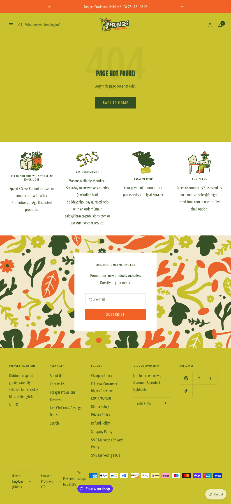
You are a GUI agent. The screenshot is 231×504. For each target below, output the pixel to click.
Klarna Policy (100, 406)
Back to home (115, 102)
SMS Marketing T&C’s (105, 455)
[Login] (210, 25)
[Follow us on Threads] (186, 378)
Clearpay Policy (101, 375)
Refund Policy (100, 423)
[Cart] (219, 25)
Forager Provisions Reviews (62, 395)
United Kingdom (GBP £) (17, 481)
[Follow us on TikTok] (186, 390)
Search (54, 423)
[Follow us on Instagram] (198, 378)
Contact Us (57, 383)
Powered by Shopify (69, 481)
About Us (56, 375)
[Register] (164, 403)
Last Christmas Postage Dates (65, 411)
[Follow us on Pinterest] (211, 378)
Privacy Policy (100, 414)
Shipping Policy (101, 431)
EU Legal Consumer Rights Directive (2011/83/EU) (104, 390)
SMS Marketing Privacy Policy (107, 443)
